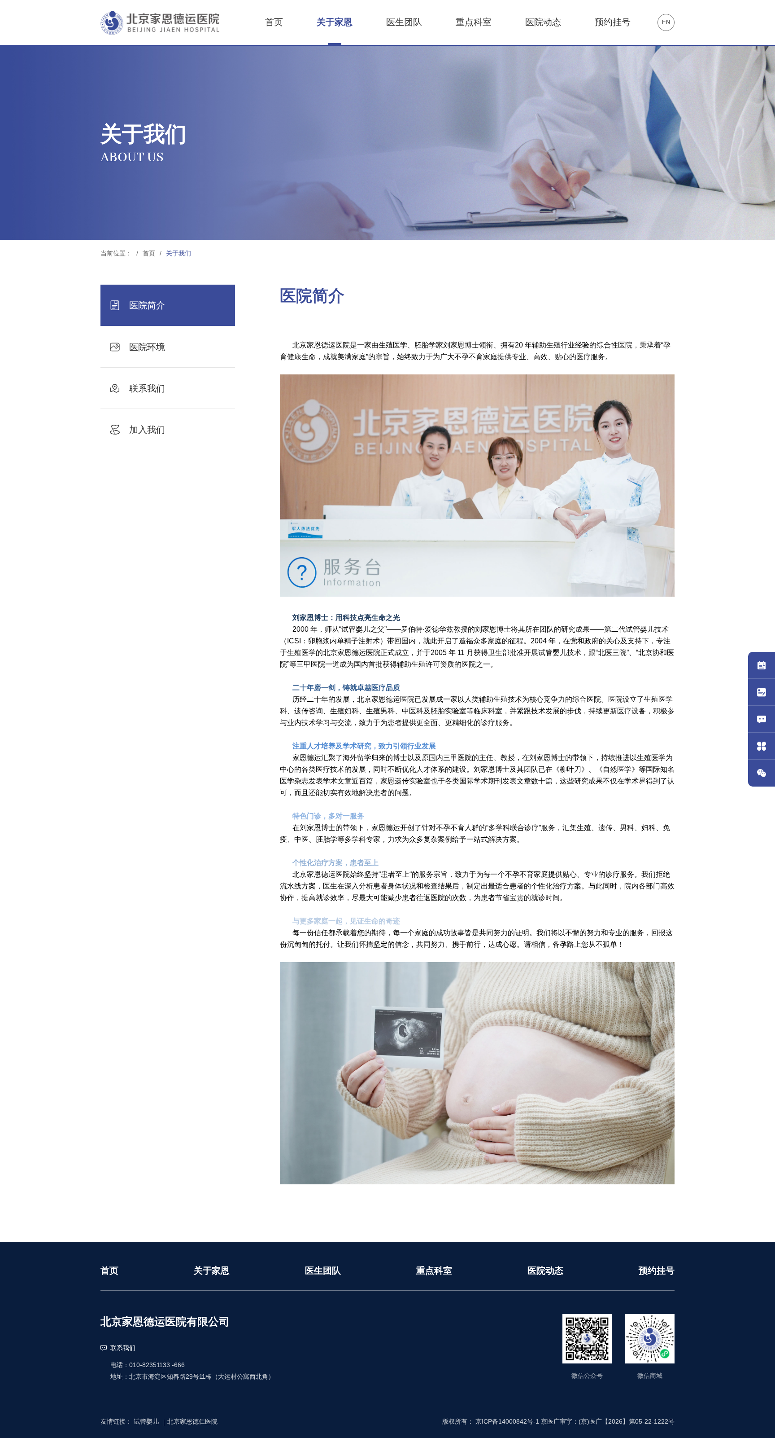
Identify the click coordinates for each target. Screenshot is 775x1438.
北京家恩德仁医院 (192, 1421)
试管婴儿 (146, 1421)
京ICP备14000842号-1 (507, 1421)
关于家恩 (212, 1270)
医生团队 (323, 1270)
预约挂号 (657, 1270)
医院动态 (545, 1270)
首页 (149, 253)
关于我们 (178, 253)
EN (666, 22)
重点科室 (434, 1270)
